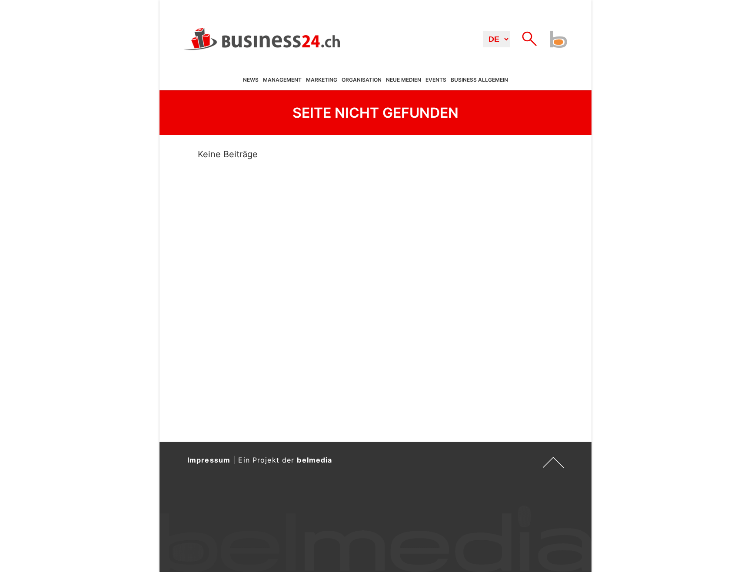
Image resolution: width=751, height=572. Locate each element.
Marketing (321, 80)
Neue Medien (403, 80)
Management (282, 80)
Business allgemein (479, 80)
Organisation (362, 80)
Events (435, 80)
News (251, 80)
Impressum (208, 460)
